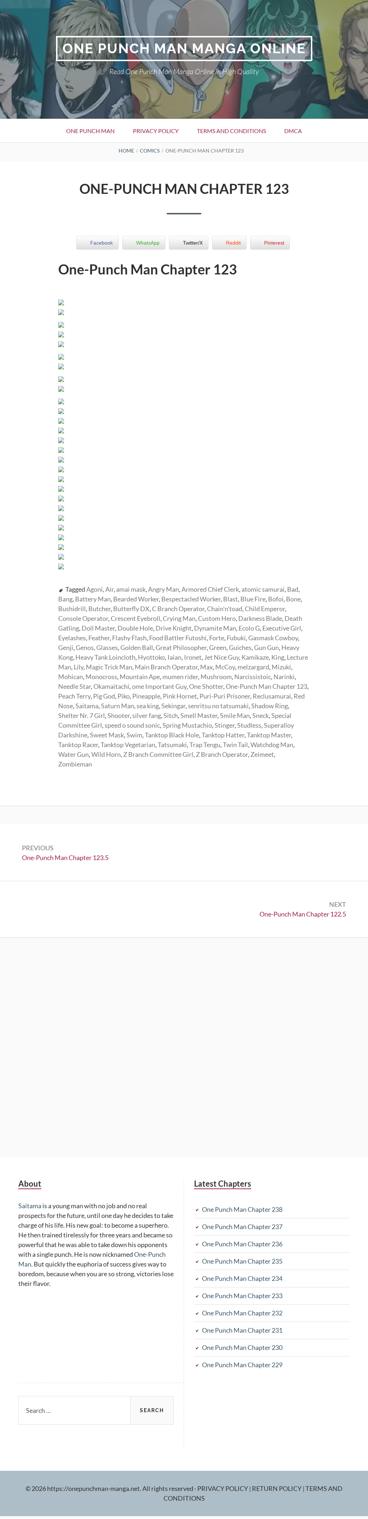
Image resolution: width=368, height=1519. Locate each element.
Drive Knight (174, 628)
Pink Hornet (180, 696)
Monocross (101, 677)
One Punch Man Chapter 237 (242, 1227)
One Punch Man (90, 130)
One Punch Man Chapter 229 (242, 1365)
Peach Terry (74, 696)
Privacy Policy (156, 130)
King (277, 657)
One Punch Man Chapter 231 (242, 1330)
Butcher (99, 609)
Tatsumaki (172, 745)
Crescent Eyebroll (135, 618)
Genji (65, 647)
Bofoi (276, 599)
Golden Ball (136, 647)
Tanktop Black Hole (172, 735)
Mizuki (281, 667)
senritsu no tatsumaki (218, 706)
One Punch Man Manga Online (184, 48)
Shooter (118, 715)
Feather (99, 638)
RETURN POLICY (277, 1488)
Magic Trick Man (109, 667)
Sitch (171, 715)
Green (217, 647)
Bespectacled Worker (191, 599)
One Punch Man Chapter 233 (242, 1296)
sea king (148, 706)
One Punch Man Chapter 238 (242, 1209)
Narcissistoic (252, 677)
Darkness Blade (260, 618)
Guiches (240, 647)
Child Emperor (265, 609)
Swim (134, 735)
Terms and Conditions (231, 130)
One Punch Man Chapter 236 (242, 1244)
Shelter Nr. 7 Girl (81, 715)
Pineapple (146, 696)
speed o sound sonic (132, 725)
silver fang (146, 715)
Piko (124, 696)
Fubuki (236, 638)
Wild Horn (106, 754)
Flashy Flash (129, 638)
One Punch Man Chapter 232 (242, 1313)
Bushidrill (72, 609)
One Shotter (206, 686)
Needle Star (74, 686)
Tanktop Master (269, 735)
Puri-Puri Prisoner (224, 696)
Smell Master (198, 715)
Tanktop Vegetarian (128, 745)
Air (109, 589)
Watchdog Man (271, 745)
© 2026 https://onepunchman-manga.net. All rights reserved (109, 1488)
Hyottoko (151, 657)
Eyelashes (72, 638)
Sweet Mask (107, 735)
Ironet (193, 657)
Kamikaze (255, 657)
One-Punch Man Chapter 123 (266, 686)
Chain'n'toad (224, 609)
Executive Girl (281, 628)
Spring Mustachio (187, 725)
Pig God (104, 696)
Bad (292, 589)
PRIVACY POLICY (223, 1488)
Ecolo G (249, 628)
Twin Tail (235, 745)
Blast (230, 599)
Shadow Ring (269, 706)
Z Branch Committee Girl (158, 754)
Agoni (94, 589)
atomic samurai (263, 589)
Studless (249, 725)
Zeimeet (262, 754)
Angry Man (163, 589)
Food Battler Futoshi (178, 638)
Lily (78, 667)
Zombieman (75, 764)
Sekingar (173, 706)
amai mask (131, 589)
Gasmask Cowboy (273, 638)
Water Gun (73, 754)
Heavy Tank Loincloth (105, 657)
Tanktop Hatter (223, 735)
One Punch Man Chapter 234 (242, 1278)
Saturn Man (117, 706)
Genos (85, 647)
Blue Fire (253, 599)
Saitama (86, 706)
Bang (65, 599)
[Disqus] (184, 1046)
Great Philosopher (181, 647)
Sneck (260, 715)
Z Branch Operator (222, 754)
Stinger (225, 725)
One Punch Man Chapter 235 (242, 1261)
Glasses (107, 647)
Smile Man (235, 715)
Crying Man (179, 618)
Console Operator (83, 618)
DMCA (293, 130)
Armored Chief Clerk (210, 589)
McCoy (225, 667)
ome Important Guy (159, 686)
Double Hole (135, 628)
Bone (293, 599)
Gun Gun (266, 647)
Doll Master (98, 628)
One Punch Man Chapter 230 (242, 1347)
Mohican (70, 677)
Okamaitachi (111, 686)
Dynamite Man (215, 628)
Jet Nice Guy (221, 657)
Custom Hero (217, 618)
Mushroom (216, 677)
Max (206, 667)
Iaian (174, 657)
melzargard (253, 667)
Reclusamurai (272, 696)
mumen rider (180, 677)
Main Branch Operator (166, 667)
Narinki (284, 677)
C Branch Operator (178, 609)
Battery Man (93, 599)
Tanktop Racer (78, 745)
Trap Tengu (204, 745)
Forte (216, 638)
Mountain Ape (140, 677)
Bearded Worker (136, 599)
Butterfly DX (131, 609)
